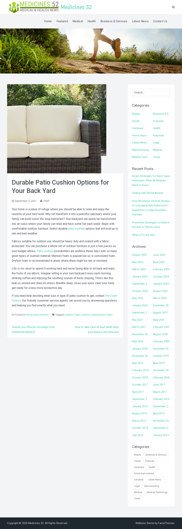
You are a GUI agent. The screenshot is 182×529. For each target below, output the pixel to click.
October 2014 (140, 428)
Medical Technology (143, 157)
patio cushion (76, 228)
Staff (47, 201)
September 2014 (162, 428)
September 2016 (141, 399)
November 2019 (141, 355)
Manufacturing (140, 149)
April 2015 (159, 413)
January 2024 (161, 283)
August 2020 (160, 334)
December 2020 (141, 334)
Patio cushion (45, 251)
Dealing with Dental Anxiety (147, 193)
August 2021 (160, 312)
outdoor (85, 314)
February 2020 (161, 341)
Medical (78, 21)
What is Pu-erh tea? (143, 235)
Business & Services (113, 21)
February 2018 (161, 377)
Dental (135, 121)
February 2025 (161, 269)
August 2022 (160, 291)
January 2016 (140, 406)
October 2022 (140, 291)
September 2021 (141, 312)
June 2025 (159, 254)
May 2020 (137, 341)
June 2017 (159, 384)
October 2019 (161, 355)
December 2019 (162, 348)
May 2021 (137, 319)
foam (77, 314)
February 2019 (140, 370)
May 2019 (137, 363)
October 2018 (140, 377)
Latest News (140, 21)
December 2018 (162, 370)
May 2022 (137, 298)
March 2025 (139, 269)
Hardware (137, 128)
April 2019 (159, 363)
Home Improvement (37, 314)
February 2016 (161, 399)
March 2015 (139, 420)
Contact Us (160, 21)
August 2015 (139, 413)
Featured (62, 21)
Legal (156, 142)
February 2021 (161, 327)
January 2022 (140, 305)
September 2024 (141, 283)
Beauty (136, 113)
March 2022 (160, 298)
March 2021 (139, 327)
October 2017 (140, 384)
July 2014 (137, 435)
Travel (156, 157)
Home (48, 21)
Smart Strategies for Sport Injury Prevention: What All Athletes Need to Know (151, 180)
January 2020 (140, 348)
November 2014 (162, 420)
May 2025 (137, 262)
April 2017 (138, 392)
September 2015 (162, 406)
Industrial (158, 135)
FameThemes (166, 523)
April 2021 (159, 319)
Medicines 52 (76, 7)
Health (91, 21)
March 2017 (160, 392)
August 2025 (139, 254)
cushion (68, 314)
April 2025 (159, 262)
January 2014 (161, 435)
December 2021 (162, 305)
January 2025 (140, 276)
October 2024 (161, 276)
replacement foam (101, 314)
